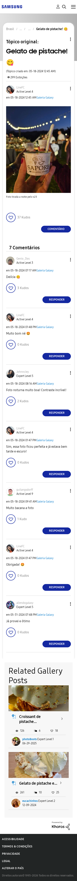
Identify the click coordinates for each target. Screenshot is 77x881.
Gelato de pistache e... (38, 783)
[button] (64, 88)
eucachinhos (30, 801)
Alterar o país (13, 868)
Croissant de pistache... (30, 719)
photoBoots (29, 739)
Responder (57, 299)
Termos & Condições (17, 846)
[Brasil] (12, 6)
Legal (6, 861)
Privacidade (11, 853)
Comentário (56, 229)
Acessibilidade (13, 839)
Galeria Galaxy (45, 97)
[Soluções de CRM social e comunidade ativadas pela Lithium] (61, 825)
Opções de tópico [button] (64, 39)
